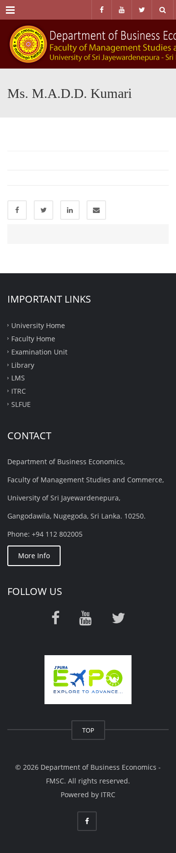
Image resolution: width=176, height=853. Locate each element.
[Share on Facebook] (17, 210)
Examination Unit (39, 351)
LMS (18, 377)
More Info (34, 555)
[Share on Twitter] (43, 210)
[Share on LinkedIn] (70, 210)
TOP (88, 730)
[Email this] (96, 210)
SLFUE (21, 404)
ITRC (18, 391)
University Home (38, 325)
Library (22, 364)
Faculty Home (33, 338)
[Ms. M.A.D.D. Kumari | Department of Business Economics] (88, 44)
